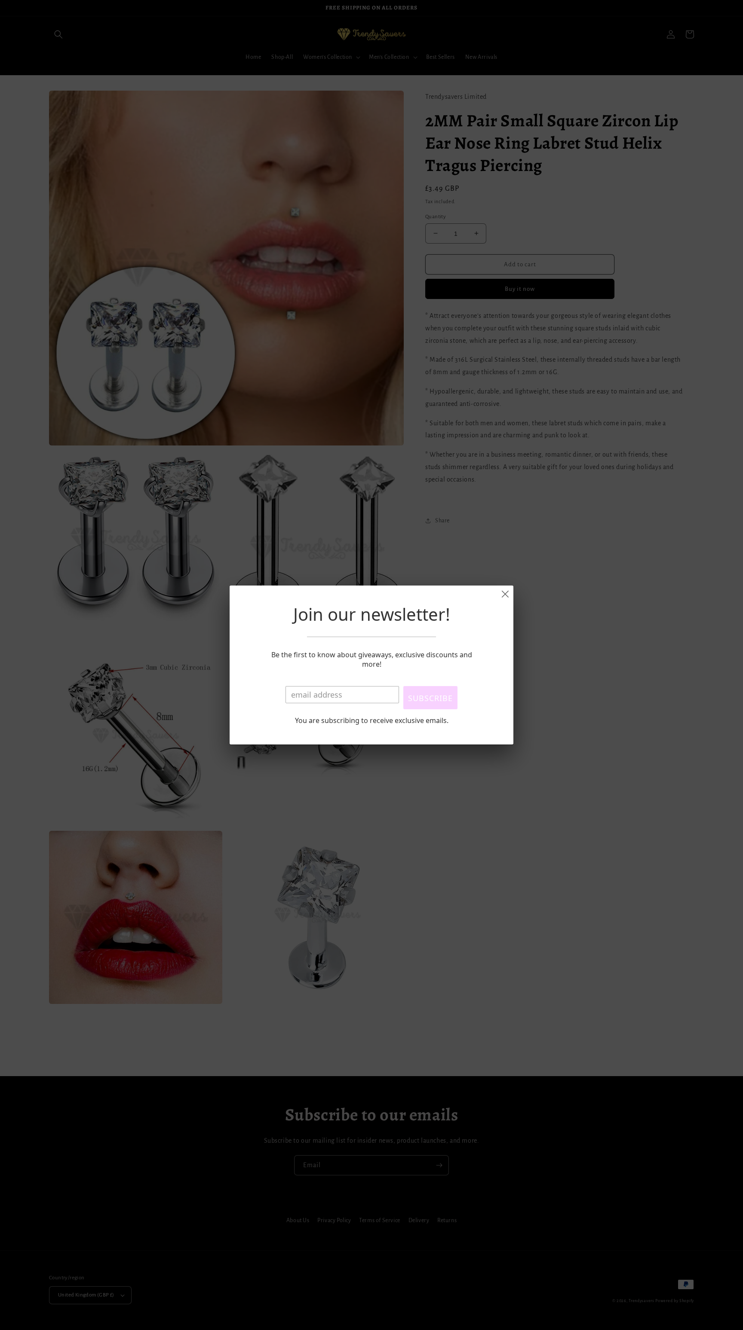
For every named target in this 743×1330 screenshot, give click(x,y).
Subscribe (430, 698)
